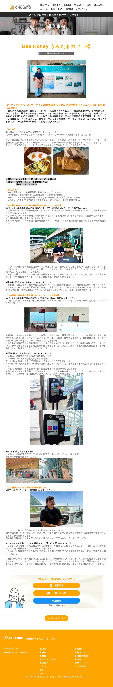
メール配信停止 (81, 666)
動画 (53, 9)
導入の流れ (99, 5)
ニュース (44, 9)
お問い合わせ (81, 9)
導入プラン (45, 5)
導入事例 (56, 5)
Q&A (60, 9)
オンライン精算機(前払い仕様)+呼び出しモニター (56, 53)
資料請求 (69, 9)
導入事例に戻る (58, 618)
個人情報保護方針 (82, 656)
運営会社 (78, 659)
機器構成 (67, 5)
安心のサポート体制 (82, 5)
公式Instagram (81, 663)
